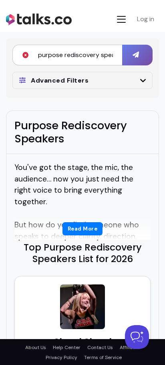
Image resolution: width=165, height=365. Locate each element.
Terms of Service (103, 357)
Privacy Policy (61, 357)
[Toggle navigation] (121, 19)
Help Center (66, 347)
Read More (83, 228)
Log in (145, 19)
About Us (35, 347)
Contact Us (100, 347)
